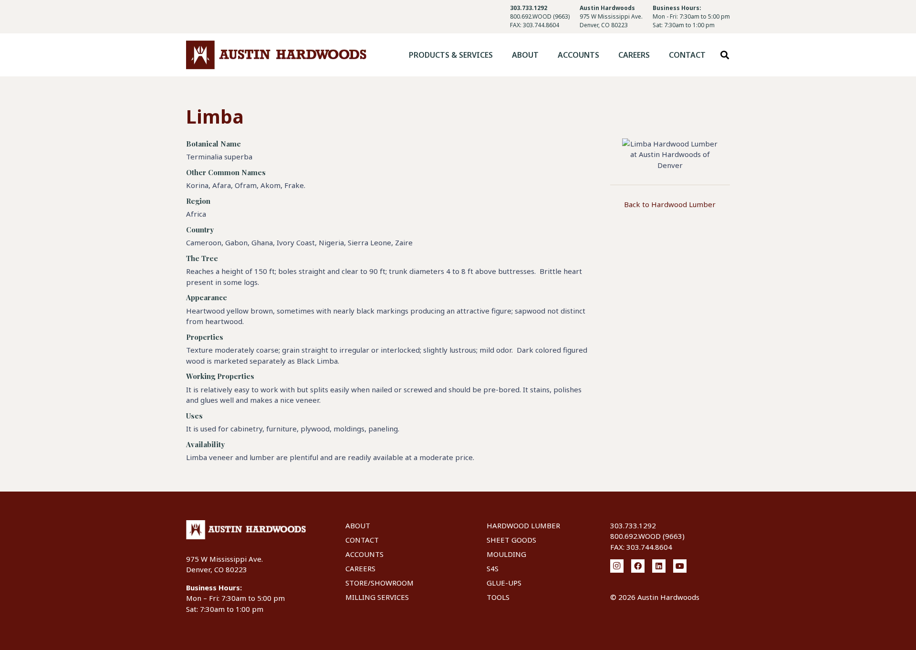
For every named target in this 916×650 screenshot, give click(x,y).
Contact (362, 540)
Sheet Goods (511, 540)
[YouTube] (680, 566)
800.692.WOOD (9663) (540, 16)
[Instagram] (617, 566)
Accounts (364, 554)
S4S (493, 568)
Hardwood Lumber (523, 525)
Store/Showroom (379, 582)
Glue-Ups (504, 582)
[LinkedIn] (659, 566)
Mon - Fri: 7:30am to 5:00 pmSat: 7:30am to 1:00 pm (691, 20)
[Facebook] (638, 566)
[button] (500, 54)
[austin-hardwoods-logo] (276, 55)
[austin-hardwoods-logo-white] (246, 529)
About (357, 525)
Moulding (506, 554)
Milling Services (377, 597)
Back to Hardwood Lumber (670, 204)
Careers (360, 568)
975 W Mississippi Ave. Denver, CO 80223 (611, 20)
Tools (498, 597)
